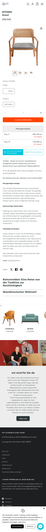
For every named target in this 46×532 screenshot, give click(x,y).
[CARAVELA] (9, 318)
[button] (41, 112)
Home (5, 81)
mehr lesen (22, 522)
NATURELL (9, 104)
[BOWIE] (30, 318)
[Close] (44, 508)
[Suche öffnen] (28, 4)
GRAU (10, 91)
